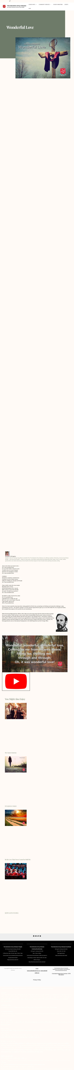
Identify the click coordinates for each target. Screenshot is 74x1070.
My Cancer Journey (10, 753)
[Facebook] (33, 936)
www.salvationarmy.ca (33, 971)
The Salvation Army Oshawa (16, 6)
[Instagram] (40, 936)
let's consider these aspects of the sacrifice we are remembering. (17, 612)
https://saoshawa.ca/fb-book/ (61, 955)
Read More (7, 755)
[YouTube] (36, 936)
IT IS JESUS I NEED (10, 806)
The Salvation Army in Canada (61, 968)
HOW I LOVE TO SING (11, 913)
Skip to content (4, 1)
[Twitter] (38, 936)
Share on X (34, 612)
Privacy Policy (37, 980)
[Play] (16, 681)
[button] (36, 4)
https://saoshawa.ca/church (12, 959)
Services (40, 949)
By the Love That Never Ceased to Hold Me (17, 859)
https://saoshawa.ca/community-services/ (37, 961)
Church (4, 955)
